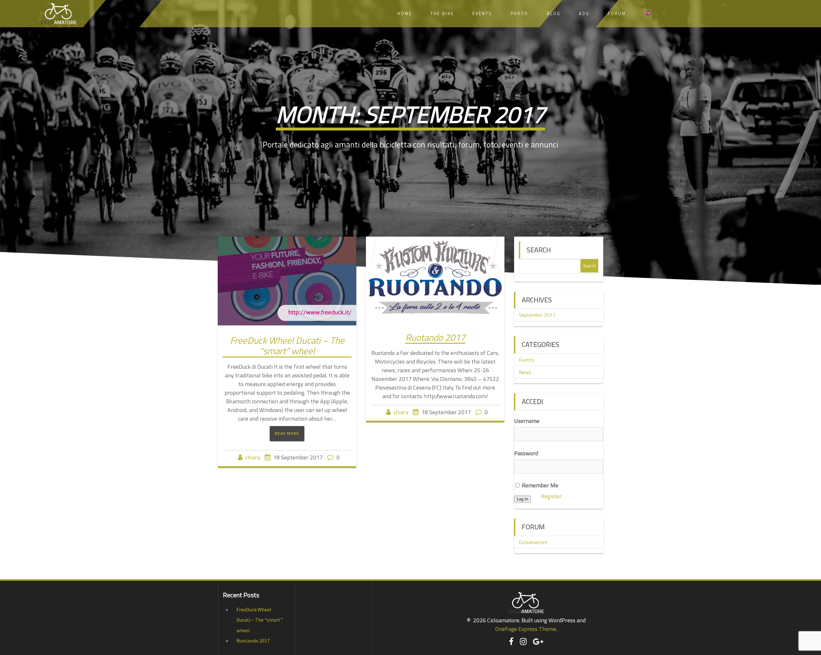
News (525, 372)
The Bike (442, 14)
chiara (252, 457)
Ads (584, 14)
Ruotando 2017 (435, 337)
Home (404, 14)
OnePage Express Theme (525, 629)
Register (551, 496)
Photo (519, 14)
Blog (554, 14)
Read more (287, 433)
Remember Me (539, 485)
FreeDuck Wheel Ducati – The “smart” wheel (287, 345)
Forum (617, 14)
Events (482, 14)
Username (526, 420)
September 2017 (537, 315)
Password (526, 453)
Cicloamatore (533, 542)
